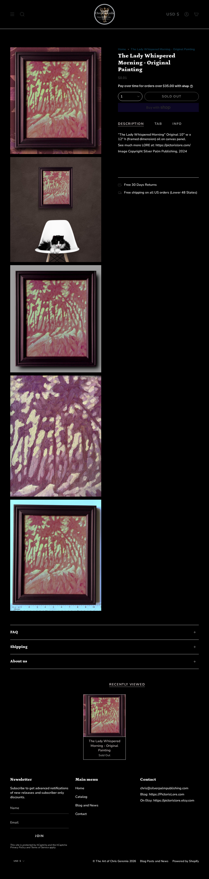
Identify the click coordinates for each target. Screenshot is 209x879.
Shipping (18, 647)
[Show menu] (12, 14)
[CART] (196, 14)
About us (18, 661)
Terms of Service (40, 847)
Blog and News (86, 805)
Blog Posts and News (154, 861)
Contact (81, 814)
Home (122, 49)
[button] (22, 14)
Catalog (81, 797)
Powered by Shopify (185, 861)
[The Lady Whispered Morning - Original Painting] (104, 716)
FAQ (14, 632)
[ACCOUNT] (186, 14)
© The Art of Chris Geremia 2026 (114, 861)
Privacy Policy (18, 847)
